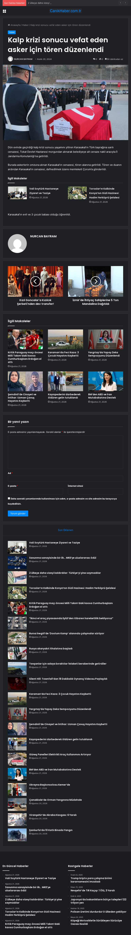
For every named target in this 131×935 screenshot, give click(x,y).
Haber (25, 25)
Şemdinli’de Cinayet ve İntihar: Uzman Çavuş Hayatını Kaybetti (22, 398)
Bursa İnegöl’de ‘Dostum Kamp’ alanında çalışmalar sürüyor (66, 633)
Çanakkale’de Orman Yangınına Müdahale (55, 800)
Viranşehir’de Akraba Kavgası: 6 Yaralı (53, 815)
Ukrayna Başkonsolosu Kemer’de (49, 784)
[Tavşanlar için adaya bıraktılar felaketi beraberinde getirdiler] (17, 668)
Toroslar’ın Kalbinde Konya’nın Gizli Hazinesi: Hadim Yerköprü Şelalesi (104, 193)
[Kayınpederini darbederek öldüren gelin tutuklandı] (65, 381)
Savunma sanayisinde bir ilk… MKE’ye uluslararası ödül (62, 557)
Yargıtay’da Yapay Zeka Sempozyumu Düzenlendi (104, 354)
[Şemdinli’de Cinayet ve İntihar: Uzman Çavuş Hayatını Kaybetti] (25, 381)
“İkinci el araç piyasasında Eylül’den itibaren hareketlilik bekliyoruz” (71, 618)
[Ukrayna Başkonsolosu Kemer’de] (17, 789)
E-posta (13, 486)
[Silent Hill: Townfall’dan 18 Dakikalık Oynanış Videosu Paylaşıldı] (17, 683)
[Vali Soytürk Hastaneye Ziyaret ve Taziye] (17, 192)
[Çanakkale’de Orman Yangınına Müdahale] (17, 804)
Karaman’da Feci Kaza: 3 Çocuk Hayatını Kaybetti (63, 354)
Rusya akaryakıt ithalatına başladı (50, 648)
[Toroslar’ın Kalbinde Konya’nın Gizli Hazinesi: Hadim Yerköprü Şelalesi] (77, 192)
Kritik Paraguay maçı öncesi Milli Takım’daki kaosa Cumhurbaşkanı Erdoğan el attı (25, 357)
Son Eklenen (65, 530)
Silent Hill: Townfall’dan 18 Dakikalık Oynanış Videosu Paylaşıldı (68, 679)
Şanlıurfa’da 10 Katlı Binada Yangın (50, 830)
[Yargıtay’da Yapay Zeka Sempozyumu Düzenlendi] (105, 339)
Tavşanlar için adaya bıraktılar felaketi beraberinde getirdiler (67, 663)
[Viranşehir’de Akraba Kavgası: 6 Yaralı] (17, 819)
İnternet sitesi (75, 486)
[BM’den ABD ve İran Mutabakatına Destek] (105, 381)
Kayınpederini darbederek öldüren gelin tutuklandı (64, 396)
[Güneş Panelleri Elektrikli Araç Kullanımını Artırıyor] (17, 759)
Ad (10, 473)
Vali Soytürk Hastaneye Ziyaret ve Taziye (54, 542)
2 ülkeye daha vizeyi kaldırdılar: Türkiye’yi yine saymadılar (58, 3)
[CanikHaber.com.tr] (65, 10)
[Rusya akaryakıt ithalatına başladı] (17, 653)
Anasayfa (15, 25)
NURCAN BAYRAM (23, 59)
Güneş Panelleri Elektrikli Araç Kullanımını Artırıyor (60, 754)
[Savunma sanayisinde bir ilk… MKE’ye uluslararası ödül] (17, 562)
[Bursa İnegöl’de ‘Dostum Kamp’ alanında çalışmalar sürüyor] (17, 638)
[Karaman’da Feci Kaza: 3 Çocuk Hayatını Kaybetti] (65, 339)
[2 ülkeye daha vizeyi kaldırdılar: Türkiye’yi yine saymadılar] (17, 577)
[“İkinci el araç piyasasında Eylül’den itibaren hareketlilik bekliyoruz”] (17, 623)
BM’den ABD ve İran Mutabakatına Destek (102, 396)
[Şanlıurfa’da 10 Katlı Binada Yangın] (17, 834)
